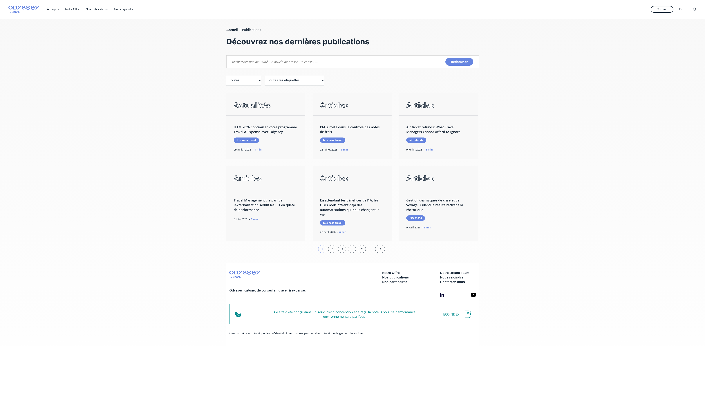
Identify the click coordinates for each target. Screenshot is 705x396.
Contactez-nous (452, 282)
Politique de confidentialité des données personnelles (287, 333)
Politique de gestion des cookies (343, 333)
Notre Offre (72, 9)
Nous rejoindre (123, 9)
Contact (662, 9)
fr (680, 9)
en (681, 5)
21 (362, 249)
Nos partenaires (394, 282)
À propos (53, 9)
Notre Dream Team (454, 273)
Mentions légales (239, 333)
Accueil (232, 29)
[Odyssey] (24, 9)
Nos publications (97, 9)
